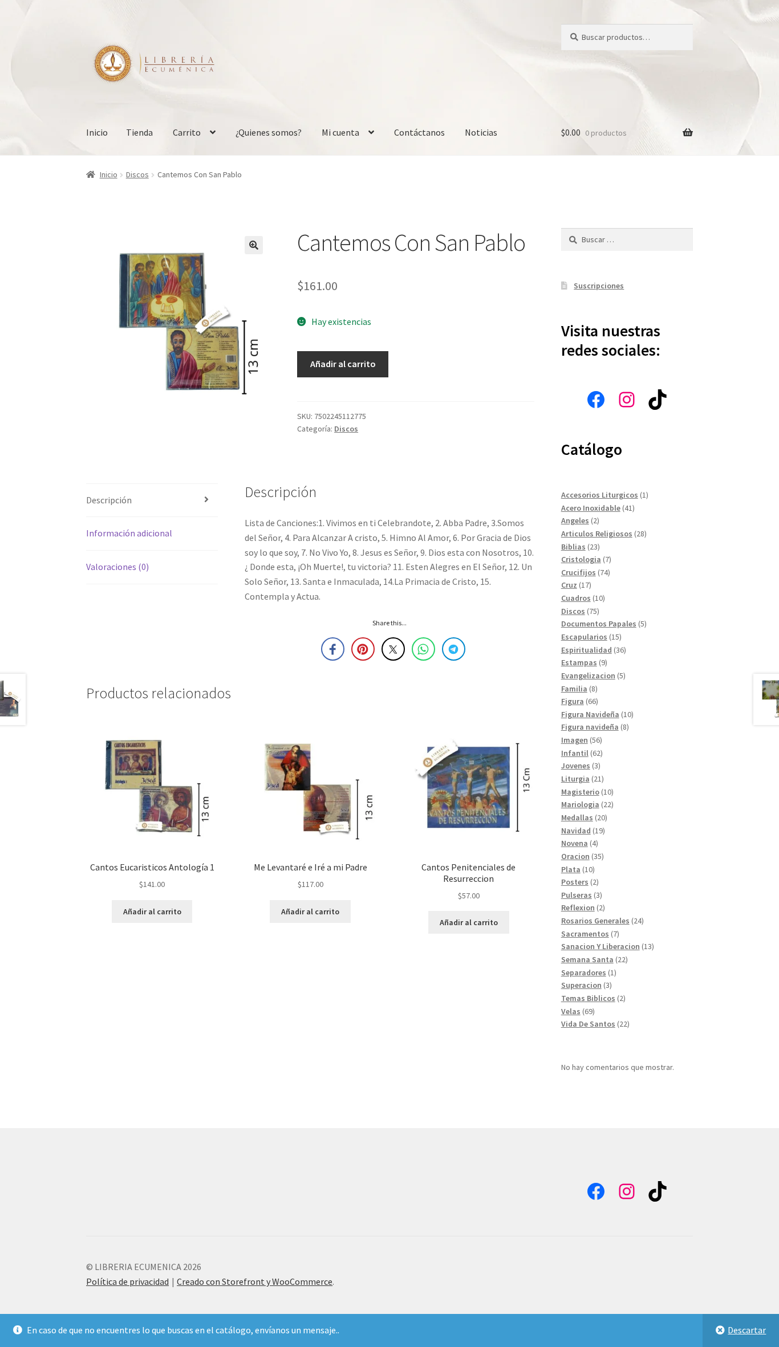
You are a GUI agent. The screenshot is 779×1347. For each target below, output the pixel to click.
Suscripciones (599, 285)
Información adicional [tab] (129, 533)
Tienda (139, 132)
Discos (137, 174)
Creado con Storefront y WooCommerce (254, 1281)
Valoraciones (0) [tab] (117, 566)
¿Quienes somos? (269, 132)
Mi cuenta (340, 132)
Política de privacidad (127, 1281)
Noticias (481, 132)
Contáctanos (419, 132)
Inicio (97, 132)
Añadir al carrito (343, 363)
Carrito (187, 132)
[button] (254, 245)
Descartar (747, 1330)
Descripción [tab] (109, 500)
